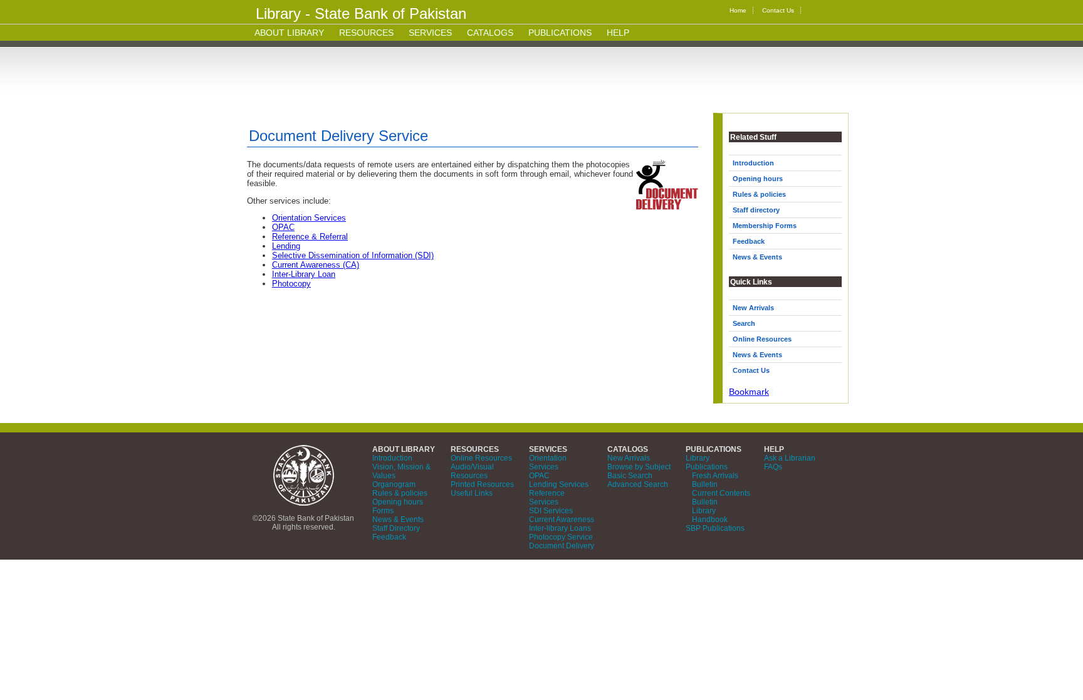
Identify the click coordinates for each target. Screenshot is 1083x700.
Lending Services (559, 484)
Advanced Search (637, 484)
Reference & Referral (310, 236)
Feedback (749, 241)
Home (738, 10)
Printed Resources (482, 484)
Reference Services (547, 497)
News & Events (757, 257)
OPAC (283, 227)
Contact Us (778, 10)
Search (744, 323)
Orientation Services (309, 217)
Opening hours (758, 178)
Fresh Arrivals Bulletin (715, 480)
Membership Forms (765, 225)
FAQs (773, 466)
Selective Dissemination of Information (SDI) (353, 255)
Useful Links (472, 493)
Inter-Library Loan (303, 274)
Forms (383, 510)
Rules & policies (759, 194)
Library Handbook (710, 515)
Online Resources (762, 339)
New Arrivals (753, 307)
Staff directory (756, 210)
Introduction (753, 163)
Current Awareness (561, 519)
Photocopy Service (561, 537)
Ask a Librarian (789, 458)
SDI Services (551, 510)
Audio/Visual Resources (472, 471)
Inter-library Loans (560, 528)
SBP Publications (715, 528)
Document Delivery (561, 545)
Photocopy (291, 283)
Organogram (394, 484)
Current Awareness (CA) (315, 264)
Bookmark (749, 392)
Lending (286, 246)
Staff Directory (396, 528)
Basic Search (629, 475)
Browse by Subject (639, 466)
